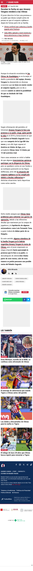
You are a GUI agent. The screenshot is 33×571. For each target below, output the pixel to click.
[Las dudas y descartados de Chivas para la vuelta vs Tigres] (16, 408)
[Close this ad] (32, 565)
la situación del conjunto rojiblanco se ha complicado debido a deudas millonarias (15, 175)
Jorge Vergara (19, 281)
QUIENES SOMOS (6, 471)
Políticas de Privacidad (23, 490)
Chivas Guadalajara (21, 278)
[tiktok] (31, 465)
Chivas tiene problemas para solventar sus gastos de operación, (16, 217)
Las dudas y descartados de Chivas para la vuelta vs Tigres (15, 423)
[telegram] (27, 465)
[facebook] (16, 465)
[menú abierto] (2, 2)
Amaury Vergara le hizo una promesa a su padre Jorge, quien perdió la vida (16, 133)
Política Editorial (6, 493)
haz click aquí (16, 484)
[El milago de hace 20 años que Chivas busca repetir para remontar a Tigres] (16, 439)
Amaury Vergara (7, 278)
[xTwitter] (24, 465)
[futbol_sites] (7, 499)
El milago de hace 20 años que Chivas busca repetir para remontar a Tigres (15, 454)
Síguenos (25, 292)
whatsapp (9, 299)
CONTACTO (21, 471)
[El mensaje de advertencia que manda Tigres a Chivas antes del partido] (16, 377)
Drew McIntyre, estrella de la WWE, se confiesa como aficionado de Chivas (15, 360)
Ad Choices (15, 493)
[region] (16, 569)
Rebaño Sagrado (7, 284)
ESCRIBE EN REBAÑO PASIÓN (9, 473)
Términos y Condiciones (8, 490)
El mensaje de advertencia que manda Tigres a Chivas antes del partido (15, 391)
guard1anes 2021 (7, 281)
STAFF (14, 471)
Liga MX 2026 (14, 6)
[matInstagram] (20, 465)
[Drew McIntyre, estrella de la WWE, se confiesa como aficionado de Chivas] (16, 346)
